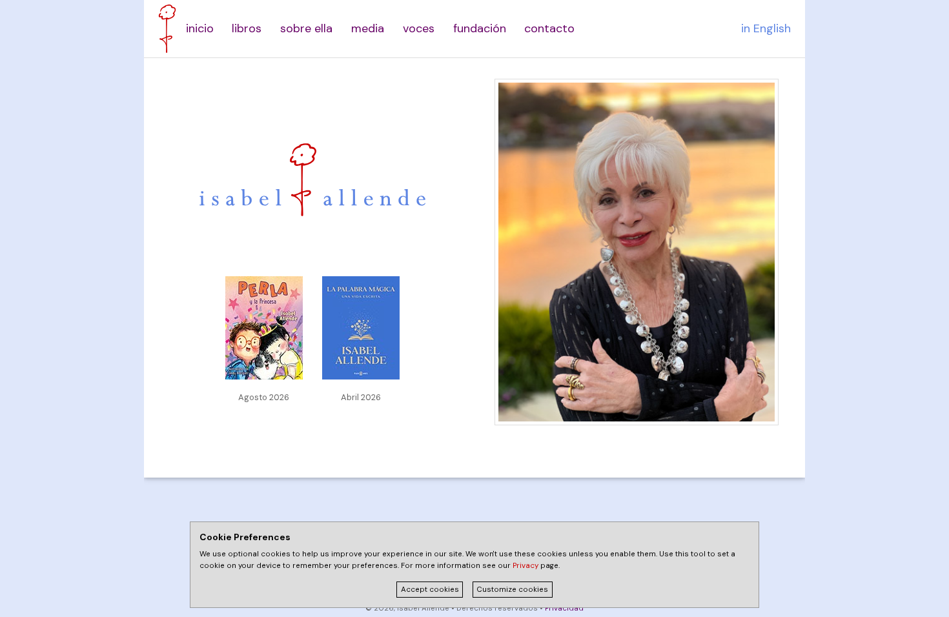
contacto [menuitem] (549, 28)
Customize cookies (512, 589)
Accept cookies (430, 589)
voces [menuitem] (418, 28)
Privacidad (564, 608)
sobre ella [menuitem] (306, 28)
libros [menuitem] (246, 28)
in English (766, 28)
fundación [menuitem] (479, 28)
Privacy (525, 566)
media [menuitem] (367, 28)
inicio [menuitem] (200, 28)
